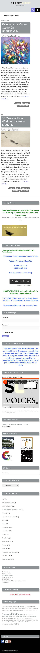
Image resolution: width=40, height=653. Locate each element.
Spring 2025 (26, 616)
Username (5, 317)
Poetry (4, 548)
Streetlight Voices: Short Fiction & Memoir (11, 411)
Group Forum (6, 579)
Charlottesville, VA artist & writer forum (13, 581)
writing (16, 624)
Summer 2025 (28, 620)
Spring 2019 (29, 614)
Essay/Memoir (6, 506)
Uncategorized (6, 559)
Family (36, 608)
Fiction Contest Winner (9, 517)
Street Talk (5, 21)
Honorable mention (16, 611)
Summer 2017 (33, 616)
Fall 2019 (32, 606)
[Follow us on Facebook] (2, 641)
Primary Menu (37, 10)
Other (4, 534)
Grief (8, 610)
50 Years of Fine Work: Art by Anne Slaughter (13, 121)
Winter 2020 (11, 622)
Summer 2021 (28, 618)
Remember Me (8, 332)
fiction (4, 611)
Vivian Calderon (23, 105)
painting (15, 190)
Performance (6, 572)
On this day (5, 538)
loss (24, 611)
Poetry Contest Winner (9, 552)
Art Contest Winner (8, 502)
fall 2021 (9, 608)
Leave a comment (14, 37)
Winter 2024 (31, 622)
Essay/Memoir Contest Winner (11, 509)
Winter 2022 (25, 622)
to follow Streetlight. (20, 594)
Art (2, 114)
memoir (29, 611)
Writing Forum (6, 574)
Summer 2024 (20, 620)
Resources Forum (7, 577)
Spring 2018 (22, 614)
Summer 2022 (5, 620)
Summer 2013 (24, 190)
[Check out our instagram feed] (9, 641)
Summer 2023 (12, 620)
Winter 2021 (18, 622)
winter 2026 (10, 624)
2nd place (9, 606)
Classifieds (5, 582)
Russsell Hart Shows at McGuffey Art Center (15, 424)
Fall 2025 (31, 608)
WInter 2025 (5, 624)
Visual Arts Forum (7, 575)
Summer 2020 (20, 618)
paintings (26, 103)
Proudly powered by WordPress (9, 650)
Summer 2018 (5, 618)
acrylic (18, 103)
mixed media (25, 188)
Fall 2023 (20, 608)
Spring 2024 (19, 616)
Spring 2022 (12, 616)
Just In (4, 520)
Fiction (4, 513)
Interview (5, 531)
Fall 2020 (4, 608)
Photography (6, 541)
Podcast (4, 545)
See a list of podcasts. (8, 412)
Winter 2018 (35, 620)
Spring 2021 (5, 616)
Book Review (7, 527)
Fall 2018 (27, 606)
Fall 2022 (14, 608)
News (3, 524)
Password (5, 325)
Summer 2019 (12, 618)
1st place (4, 606)
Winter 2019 (5, 622)
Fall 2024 (25, 608)
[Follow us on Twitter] (6, 641)
